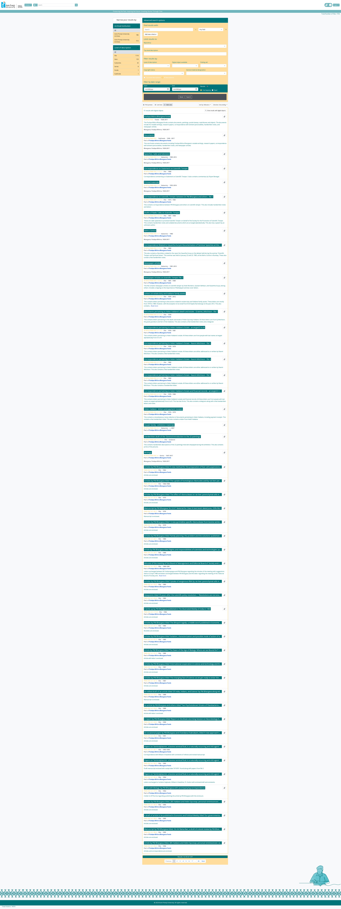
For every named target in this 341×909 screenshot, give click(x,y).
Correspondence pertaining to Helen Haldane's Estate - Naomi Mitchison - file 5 (177, 375)
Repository (147, 43)
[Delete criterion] (226, 29)
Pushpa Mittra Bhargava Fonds (157, 116)
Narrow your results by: (127, 20)
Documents (149, 135)
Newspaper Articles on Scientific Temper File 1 (163, 277)
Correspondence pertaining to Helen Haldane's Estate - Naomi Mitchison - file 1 (177, 343)
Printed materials (151, 182)
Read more (154, 306)
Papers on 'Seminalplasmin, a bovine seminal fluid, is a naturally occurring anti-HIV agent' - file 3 (183, 746)
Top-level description (151, 50)
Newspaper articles (152, 263)
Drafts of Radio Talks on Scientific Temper (161, 212)
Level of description (122, 47)
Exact (215, 90)
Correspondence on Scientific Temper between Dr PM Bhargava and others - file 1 (178, 196)
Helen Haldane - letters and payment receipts (163, 409)
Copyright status (149, 70)
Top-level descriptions (153, 78)
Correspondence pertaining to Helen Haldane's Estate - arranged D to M (174, 327)
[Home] (13, 5)
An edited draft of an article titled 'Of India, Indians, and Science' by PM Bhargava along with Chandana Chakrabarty (183, 691)
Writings (147, 452)
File (126, 56)
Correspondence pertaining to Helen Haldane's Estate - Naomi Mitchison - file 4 (177, 359)
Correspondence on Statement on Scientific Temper (166, 168)
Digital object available (179, 62)
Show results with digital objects (216, 110)
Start (145, 86)
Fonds (126, 70)
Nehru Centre (150, 230)
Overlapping (206, 90)
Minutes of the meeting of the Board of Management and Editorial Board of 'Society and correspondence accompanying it (183, 563)
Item (126, 59)
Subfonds (126, 74)
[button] (326, 5)
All (115, 30)
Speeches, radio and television (157, 154)
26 (198, 861)
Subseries (126, 63)
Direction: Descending (219, 105)
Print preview (148, 105)
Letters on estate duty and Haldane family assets (164, 293)
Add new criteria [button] (150, 34)
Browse (27, 5)
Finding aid (204, 62)
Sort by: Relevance (204, 105)
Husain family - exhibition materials (159, 425)
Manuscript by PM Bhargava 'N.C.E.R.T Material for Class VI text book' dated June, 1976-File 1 (182, 508)
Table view (168, 105)
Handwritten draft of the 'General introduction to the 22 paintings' (172, 436)
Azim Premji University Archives (126, 35)
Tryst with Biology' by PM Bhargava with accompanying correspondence (174, 788)
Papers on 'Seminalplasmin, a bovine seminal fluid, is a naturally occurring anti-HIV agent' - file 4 (183, 760)
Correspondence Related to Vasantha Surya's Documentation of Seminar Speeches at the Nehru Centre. (183, 245)
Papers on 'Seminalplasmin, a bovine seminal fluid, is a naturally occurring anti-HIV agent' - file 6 (183, 774)
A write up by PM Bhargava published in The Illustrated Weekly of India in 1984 (177, 609)
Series (126, 67)
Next (203, 861)
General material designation (196, 70)
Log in (336, 5)
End (173, 86)
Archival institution (122, 26)
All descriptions (169, 78)
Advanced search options (154, 20)
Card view (159, 105)
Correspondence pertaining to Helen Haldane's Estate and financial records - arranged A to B (183, 391)
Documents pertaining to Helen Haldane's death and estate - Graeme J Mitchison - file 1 (180, 311)
